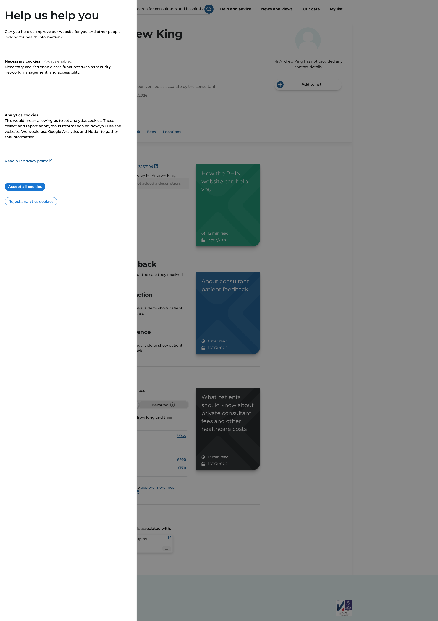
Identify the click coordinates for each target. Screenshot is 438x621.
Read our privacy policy (26, 161)
